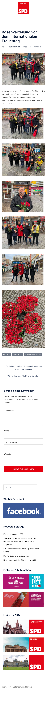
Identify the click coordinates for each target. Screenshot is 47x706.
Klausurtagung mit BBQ (13, 534)
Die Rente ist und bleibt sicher (16, 556)
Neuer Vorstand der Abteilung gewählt (20, 560)
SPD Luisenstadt (13, 47)
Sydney (23, 702)
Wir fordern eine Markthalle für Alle (23, 376)
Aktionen (38, 47)
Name (7, 431)
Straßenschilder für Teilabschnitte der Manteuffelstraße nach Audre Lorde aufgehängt (19, 541)
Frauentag (17, 355)
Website (7, 454)
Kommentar (9, 410)
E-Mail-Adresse (11, 442)
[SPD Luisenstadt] (23, 8)
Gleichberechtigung (33, 355)
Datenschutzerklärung (22, 687)
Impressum (6, 687)
